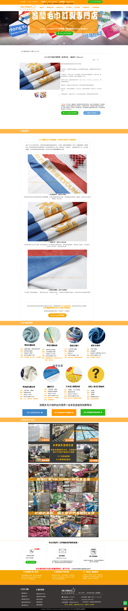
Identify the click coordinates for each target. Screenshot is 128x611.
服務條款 (40, 602)
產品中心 (28, 51)
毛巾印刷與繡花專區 (65, 306)
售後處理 (40, 604)
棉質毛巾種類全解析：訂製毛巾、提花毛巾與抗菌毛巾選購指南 (43, 596)
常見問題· (40, 599)
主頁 (22, 51)
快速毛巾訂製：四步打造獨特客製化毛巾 (43, 593)
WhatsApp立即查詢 (57, 315)
